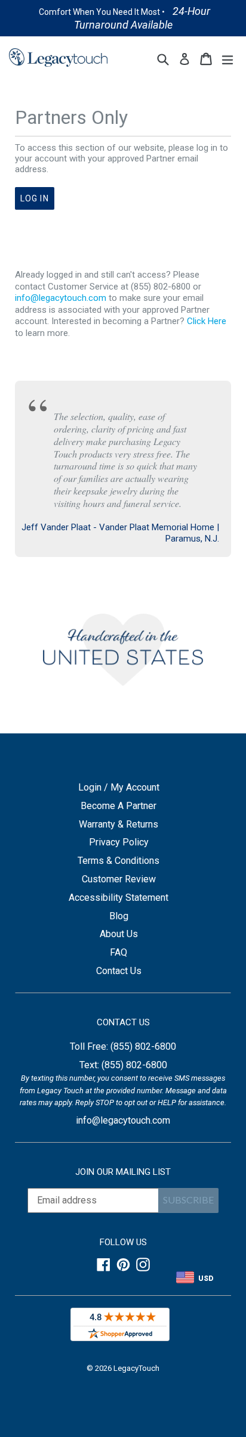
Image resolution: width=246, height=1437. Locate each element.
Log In (34, 198)
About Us (119, 934)
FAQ (118, 952)
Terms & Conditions (118, 860)
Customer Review (119, 879)
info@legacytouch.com (60, 298)
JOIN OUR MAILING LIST (123, 1172)
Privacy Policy (119, 842)
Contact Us (119, 970)
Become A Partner (118, 805)
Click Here (206, 321)
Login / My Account (118, 787)
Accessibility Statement (118, 897)
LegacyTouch (136, 1368)
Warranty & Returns (118, 824)
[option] (123, 18)
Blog (118, 916)
